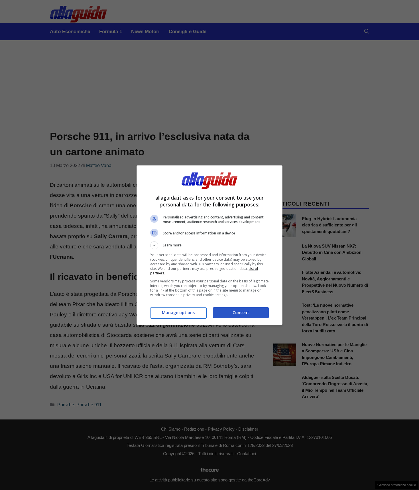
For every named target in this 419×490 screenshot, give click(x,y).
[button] (209, 245)
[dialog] (209, 245)
